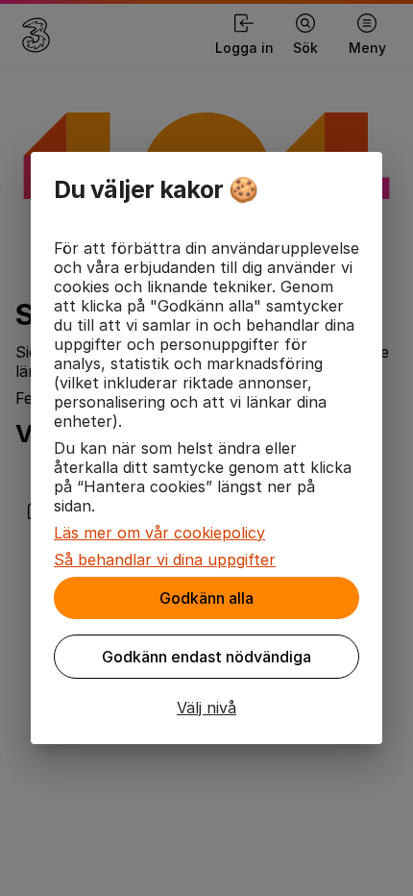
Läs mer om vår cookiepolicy (159, 532)
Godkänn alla (206, 598)
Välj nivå (206, 707)
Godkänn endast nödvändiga (206, 656)
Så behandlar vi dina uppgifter (165, 559)
